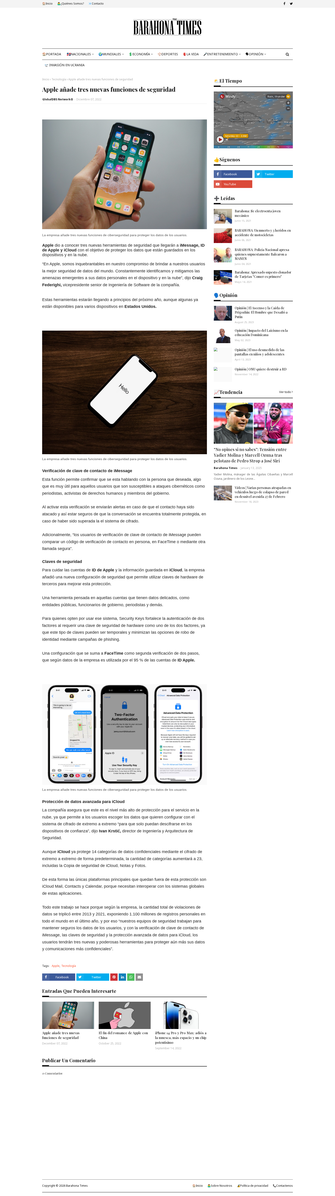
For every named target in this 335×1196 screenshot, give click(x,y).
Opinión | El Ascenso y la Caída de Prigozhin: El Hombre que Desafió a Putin (261, 312)
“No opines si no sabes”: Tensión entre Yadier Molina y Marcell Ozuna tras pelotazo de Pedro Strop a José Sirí (250, 455)
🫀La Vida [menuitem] (191, 54)
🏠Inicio (47, 3)
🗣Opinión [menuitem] (254, 54)
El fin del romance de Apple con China (123, 1035)
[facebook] (284, 3)
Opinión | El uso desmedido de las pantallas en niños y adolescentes (259, 352)
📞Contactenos (283, 1186)
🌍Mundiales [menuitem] (109, 54)
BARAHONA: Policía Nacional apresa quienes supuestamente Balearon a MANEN (262, 254)
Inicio (45, 79)
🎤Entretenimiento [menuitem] (220, 54)
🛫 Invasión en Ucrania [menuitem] (64, 65)
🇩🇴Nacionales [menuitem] (79, 54)
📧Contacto (96, 3)
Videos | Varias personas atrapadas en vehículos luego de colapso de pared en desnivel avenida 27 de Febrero (263, 492)
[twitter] (291, 3)
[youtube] (233, 184)
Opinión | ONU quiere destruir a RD (261, 369)
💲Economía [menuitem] (139, 54)
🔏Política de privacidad (252, 1186)
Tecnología (59, 79)
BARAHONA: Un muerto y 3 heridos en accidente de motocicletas (263, 232)
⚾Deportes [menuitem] (167, 54)
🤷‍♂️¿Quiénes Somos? (70, 3)
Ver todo (285, 392)
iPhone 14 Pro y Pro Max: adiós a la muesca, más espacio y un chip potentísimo (180, 1038)
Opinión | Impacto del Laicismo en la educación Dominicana (261, 332)
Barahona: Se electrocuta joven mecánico (258, 213)
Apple (55, 966)
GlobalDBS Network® (57, 99)
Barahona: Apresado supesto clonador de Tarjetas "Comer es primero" (263, 274)
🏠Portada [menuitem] (51, 54)
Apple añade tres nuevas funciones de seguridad (61, 1035)
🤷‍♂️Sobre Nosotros (219, 1186)
